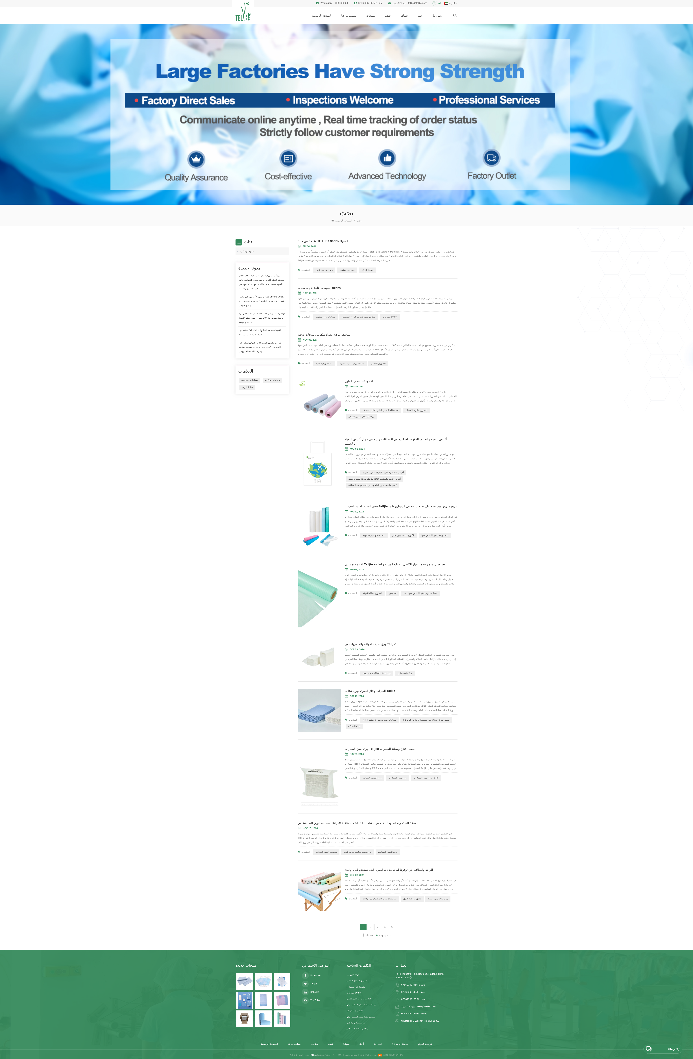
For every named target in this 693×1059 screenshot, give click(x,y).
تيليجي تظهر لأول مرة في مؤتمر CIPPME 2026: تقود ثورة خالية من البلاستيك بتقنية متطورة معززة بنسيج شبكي (261, 301)
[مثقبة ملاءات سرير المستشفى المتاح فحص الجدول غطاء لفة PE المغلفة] (282, 1018)
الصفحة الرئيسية (322, 15)
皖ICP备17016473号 (393, 1055)
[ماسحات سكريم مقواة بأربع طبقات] (244, 1018)
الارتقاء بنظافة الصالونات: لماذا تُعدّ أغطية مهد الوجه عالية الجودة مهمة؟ (260, 332)
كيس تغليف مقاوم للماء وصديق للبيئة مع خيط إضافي (372, 485)
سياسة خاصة (351, 1055)
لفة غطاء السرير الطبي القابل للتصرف (380, 410)
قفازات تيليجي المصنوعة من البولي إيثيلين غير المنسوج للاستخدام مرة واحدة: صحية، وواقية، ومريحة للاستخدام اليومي (260, 347)
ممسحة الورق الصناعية (326, 852)
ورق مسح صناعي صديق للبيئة (357, 852)
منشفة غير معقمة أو (355, 987)
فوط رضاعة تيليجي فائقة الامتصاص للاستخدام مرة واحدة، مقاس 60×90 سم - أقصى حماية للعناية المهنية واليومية (262, 318)
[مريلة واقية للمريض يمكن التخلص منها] (282, 1000)
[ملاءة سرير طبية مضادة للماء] (244, 981)
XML (340, 1055)
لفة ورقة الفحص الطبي (359, 381)
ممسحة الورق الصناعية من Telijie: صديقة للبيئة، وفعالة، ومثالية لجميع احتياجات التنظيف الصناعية (358, 823)
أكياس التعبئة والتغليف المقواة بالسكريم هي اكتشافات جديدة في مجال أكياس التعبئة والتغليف (396, 441)
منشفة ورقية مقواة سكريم (352, 363)
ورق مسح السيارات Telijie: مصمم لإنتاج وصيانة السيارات (380, 749)
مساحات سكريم (347, 270)
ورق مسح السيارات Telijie (426, 778)
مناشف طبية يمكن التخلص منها (360, 1017)
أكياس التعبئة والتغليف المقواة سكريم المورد (383, 472)
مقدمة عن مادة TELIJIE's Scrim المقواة (323, 241)
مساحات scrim (390, 317)
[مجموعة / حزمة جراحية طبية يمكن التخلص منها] (244, 1000)
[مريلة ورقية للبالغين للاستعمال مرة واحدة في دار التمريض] (263, 1000)
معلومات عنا (348, 15)
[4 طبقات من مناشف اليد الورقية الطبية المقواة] (282, 981)
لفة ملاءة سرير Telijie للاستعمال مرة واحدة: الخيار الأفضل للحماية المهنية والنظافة (395, 564)
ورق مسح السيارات (398, 778)
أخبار (420, 15)
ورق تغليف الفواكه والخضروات (377, 673)
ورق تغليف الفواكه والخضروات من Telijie (370, 644)
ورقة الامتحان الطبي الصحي (361, 416)
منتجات (370, 15)
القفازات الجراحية (354, 1010)
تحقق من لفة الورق (412, 899)
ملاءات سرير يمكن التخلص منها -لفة (420, 593)
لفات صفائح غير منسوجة (374, 535)
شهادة (404, 15)
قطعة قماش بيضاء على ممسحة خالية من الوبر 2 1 (426, 720)
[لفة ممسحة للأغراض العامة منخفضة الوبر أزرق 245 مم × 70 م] (263, 1018)
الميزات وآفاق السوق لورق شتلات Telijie (370, 691)
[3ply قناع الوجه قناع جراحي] (263, 981)
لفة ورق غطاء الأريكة (372, 593)
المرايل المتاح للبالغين (356, 980)
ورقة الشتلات (354, 726)
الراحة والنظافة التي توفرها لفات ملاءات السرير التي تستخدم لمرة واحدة (389, 870)
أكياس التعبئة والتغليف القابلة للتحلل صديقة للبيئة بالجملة (374, 479)
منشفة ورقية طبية (324, 363)
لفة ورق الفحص (378, 363)
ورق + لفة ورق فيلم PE (403, 535)
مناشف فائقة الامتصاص (357, 1028)
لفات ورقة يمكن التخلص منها (434, 535)
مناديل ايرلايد (367, 270)
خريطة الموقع (425, 1044)
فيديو (388, 15)
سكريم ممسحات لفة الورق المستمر (359, 317)
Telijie (424, 1013)
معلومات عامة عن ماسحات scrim (319, 288)
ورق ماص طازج (405, 673)
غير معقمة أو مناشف (355, 1023)
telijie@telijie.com (417, 3)
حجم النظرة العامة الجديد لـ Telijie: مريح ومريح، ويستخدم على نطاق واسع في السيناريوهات (401, 506)
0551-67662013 (409, 992)
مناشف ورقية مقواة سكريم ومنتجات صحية (324, 334)
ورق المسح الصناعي (372, 778)
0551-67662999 (410, 999)
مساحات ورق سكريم (325, 317)
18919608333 (341, 3)
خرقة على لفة (352, 975)
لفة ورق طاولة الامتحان (416, 410)
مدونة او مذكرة (247, 251)
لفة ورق (392, 593)
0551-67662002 (367, 3)
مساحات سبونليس (324, 270)
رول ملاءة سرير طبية (438, 899)
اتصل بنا (438, 15)
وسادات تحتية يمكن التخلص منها (361, 1004)
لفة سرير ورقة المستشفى (358, 999)
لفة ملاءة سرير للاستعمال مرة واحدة (379, 899)
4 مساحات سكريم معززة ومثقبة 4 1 (379, 720)
